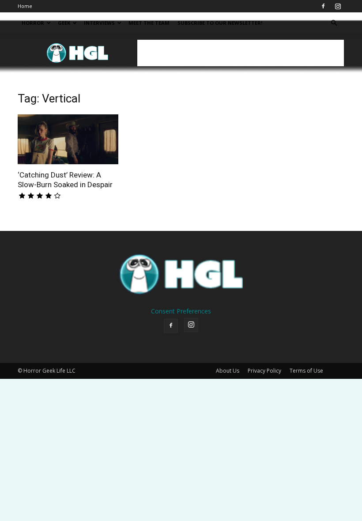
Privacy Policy (264, 370)
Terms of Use (306, 370)
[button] (333, 23)
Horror (33, 22)
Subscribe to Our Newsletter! (219, 22)
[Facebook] (323, 6)
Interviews (99, 22)
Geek (64, 22)
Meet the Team (149, 22)
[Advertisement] (240, 53)
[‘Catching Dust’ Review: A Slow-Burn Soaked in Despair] (68, 139)
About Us (227, 370)
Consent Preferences (181, 311)
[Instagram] (337, 6)
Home (25, 6)
